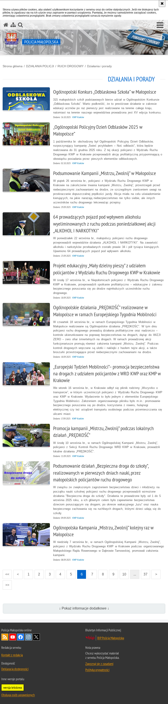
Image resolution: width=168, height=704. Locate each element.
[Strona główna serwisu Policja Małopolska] (6, 24)
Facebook (20, 637)
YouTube (12, 637)
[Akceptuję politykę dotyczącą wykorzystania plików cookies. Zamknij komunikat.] (162, 3)
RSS (4, 637)
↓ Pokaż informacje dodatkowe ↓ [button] (84, 608)
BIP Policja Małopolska (110, 638)
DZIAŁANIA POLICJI (40, 66)
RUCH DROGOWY (71, 66)
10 (123, 573)
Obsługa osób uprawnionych (18, 695)
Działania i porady (99, 66)
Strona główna (13, 66)
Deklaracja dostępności (14, 669)
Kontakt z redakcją (12, 655)
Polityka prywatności (97, 670)
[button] (160, 25)
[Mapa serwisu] (13, 24)
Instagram (28, 637)
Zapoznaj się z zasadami (99, 663)
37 (144, 573)
